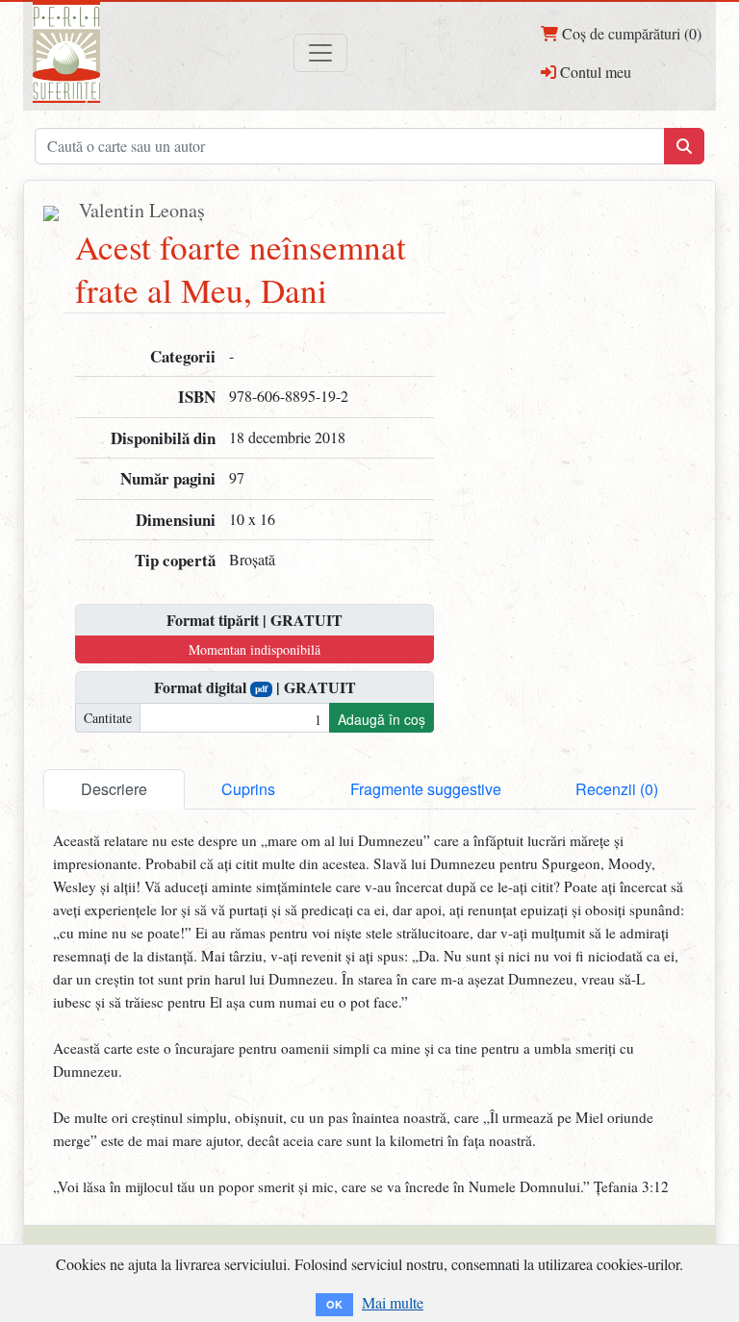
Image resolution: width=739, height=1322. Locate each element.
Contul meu (593, 72)
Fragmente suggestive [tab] (425, 789)
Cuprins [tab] (248, 789)
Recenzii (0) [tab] (616, 789)
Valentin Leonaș (142, 210)
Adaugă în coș (381, 719)
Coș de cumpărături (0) (629, 33)
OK (334, 1304)
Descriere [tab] (114, 789)
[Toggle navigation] (320, 53)
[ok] (684, 146)
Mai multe (392, 1302)
